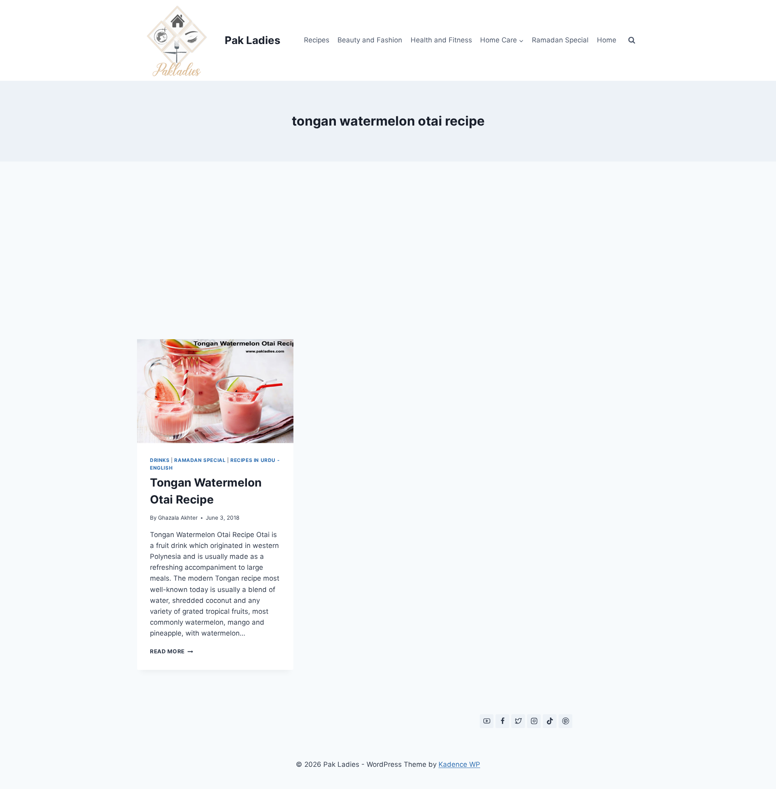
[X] (518, 721)
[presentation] (215, 391)
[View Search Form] (631, 40)
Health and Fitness (441, 40)
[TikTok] (550, 721)
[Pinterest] (565, 721)
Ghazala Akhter (178, 517)
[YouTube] (486, 721)
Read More (171, 651)
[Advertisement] (388, 250)
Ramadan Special (560, 40)
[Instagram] (534, 721)
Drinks (160, 460)
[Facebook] (502, 721)
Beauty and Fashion (369, 40)
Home (606, 40)
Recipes (316, 40)
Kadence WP (459, 764)
